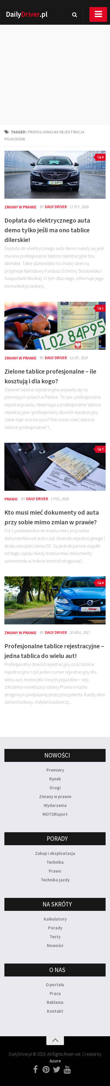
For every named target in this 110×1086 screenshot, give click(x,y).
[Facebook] (35, 1070)
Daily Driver (56, 206)
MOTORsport (55, 814)
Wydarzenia (55, 805)
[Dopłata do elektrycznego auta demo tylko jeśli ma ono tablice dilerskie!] (55, 175)
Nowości (55, 945)
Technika (55, 862)
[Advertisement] (55, 67)
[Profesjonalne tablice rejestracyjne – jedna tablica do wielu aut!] (55, 600)
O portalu (55, 984)
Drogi (55, 787)
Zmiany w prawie (20, 207)
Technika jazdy (55, 880)
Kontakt (55, 1011)
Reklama (55, 1002)
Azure (55, 1061)
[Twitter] (57, 1070)
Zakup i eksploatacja (55, 853)
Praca (55, 993)
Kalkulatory (55, 919)
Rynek (55, 779)
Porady (55, 928)
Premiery (55, 770)
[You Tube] (67, 1070)
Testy (55, 936)
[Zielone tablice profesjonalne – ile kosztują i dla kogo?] (55, 326)
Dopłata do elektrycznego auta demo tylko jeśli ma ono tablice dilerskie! (47, 230)
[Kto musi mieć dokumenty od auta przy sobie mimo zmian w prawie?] (55, 467)
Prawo (11, 499)
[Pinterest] (46, 1070)
